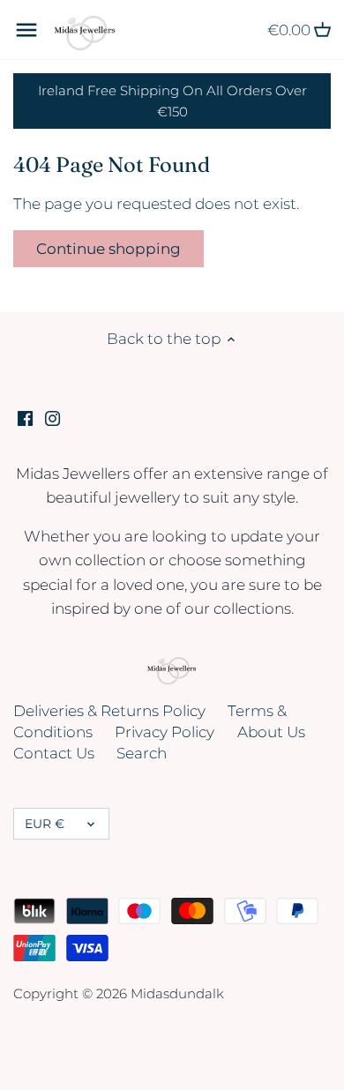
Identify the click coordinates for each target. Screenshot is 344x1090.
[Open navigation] (26, 30)
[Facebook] (25, 418)
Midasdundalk (177, 993)
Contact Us (53, 753)
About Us (271, 732)
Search (141, 753)
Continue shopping (108, 249)
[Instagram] (52, 418)
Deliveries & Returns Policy (109, 711)
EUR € (44, 824)
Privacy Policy (164, 732)
